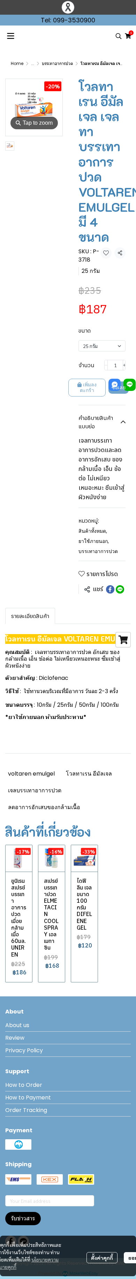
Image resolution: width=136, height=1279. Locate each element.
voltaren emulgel (31, 774)
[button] (118, 36)
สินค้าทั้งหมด (92, 531)
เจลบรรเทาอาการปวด (34, 790)
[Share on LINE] (120, 589)
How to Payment (28, 1097)
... (32, 63)
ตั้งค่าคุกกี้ (102, 1258)
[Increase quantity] (124, 365)
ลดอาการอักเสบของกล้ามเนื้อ (44, 807)
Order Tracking (26, 1110)
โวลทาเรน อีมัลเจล (89, 774)
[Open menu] (10, 36)
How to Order (23, 1085)
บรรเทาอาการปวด (57, 63)
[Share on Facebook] (110, 589)
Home (17, 63)
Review (14, 1038)
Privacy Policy (24, 1050)
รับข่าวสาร (23, 1218)
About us (17, 1025)
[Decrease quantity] (106, 365)
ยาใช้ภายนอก (93, 541)
